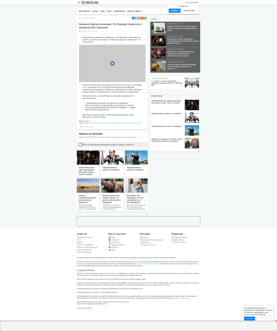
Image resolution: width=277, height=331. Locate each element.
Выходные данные (179, 237)
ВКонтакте (115, 242)
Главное (154, 19)
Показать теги (87, 127)
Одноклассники (117, 245)
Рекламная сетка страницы (151, 240)
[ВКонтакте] (133, 18)
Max (113, 237)
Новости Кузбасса (84, 250)
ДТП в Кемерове (84, 252)
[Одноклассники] (139, 18)
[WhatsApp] (145, 18)
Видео (79, 242)
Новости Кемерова (85, 245)
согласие (247, 314)
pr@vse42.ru (145, 242)
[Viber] (142, 18)
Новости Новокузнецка (87, 247)
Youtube (114, 247)
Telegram (115, 240)
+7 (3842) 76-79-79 (178, 242)
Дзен (113, 250)
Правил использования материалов (146, 264)
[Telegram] (136, 18)
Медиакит (144, 237)
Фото (79, 240)
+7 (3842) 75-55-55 (147, 245)
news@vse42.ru (177, 240)
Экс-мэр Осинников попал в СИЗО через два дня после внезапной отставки (115, 123)
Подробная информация (181, 298)
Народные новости (88, 18)
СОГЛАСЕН (250, 318)
